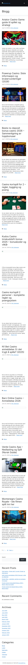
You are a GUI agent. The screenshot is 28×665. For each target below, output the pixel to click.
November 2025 (6, 628)
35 (8, 550)
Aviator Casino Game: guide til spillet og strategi (13, 22)
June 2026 (5, 612)
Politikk (4, 652)
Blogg (5, 65)
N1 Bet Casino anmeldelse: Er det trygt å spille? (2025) (13, 349)
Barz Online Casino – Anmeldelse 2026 (13, 399)
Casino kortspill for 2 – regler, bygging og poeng (14, 187)
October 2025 (5, 630)
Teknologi (4, 654)
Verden (4, 656)
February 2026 (6, 621)
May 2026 (4, 615)
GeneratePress (21, 663)
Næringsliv (4, 650)
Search (4, 557)
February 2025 (6, 632)
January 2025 (5, 635)
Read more (13, 61)
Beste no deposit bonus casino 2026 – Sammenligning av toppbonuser (13, 132)
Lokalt (3, 648)
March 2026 (5, 619)
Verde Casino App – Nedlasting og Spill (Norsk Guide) (12, 449)
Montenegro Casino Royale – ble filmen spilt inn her (12, 501)
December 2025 (6, 626)
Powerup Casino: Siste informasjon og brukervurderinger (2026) (14, 77)
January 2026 (5, 624)
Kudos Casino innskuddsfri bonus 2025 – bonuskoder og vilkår (14, 240)
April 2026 (4, 617)
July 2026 (4, 610)
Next (11, 550)
